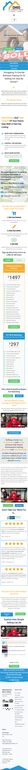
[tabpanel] (14, 631)
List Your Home (14, 327)
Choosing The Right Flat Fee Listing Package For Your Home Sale (16, 642)
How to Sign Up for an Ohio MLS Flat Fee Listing (16, 654)
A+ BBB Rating (14, 680)
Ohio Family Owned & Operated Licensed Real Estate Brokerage (13, 674)
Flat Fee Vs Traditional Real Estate (16, 646)
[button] (14, 15)
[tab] (8, 260)
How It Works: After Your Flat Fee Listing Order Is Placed (16, 658)
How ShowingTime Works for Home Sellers (16, 650)
